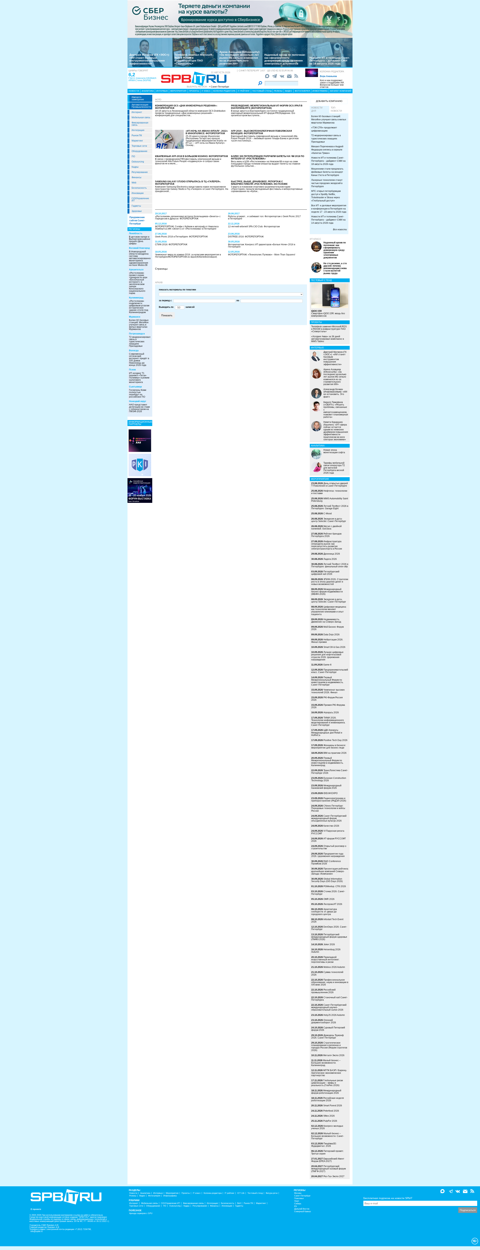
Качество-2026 (331, 826)
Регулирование (140, 172)
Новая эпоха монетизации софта (334, 451)
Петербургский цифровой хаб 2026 (325, 572)
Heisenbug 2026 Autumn (325, 950)
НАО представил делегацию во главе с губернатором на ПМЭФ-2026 (139, 408)
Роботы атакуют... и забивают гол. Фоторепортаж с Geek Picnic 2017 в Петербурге (264, 217)
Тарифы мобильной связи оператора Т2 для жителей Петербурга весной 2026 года (334, 468)
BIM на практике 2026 (334, 753)
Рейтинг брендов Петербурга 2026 (326, 535)
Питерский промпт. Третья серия (327, 1152)
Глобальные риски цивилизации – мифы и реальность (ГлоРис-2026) (327, 1083)
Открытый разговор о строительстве (328, 847)
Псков (132, 369)
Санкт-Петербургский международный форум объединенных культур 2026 (328, 818)
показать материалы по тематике (177, 289)
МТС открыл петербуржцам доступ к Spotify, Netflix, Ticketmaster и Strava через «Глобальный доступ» (326, 196)
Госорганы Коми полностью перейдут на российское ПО (137, 393)
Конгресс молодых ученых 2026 (327, 1127)
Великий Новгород (139, 248)
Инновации (138, 193)
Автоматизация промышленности (141, 106)
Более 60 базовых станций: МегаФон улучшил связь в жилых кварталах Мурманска (138, 324)
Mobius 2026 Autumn (334, 967)
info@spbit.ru (37, 1231)
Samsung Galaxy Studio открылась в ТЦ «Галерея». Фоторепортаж (188, 182)
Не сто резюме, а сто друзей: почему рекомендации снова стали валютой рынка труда (335, 268)
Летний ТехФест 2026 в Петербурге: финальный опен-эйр (329, 565)
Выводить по (166, 307)
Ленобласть (135, 233)
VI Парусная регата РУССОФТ (327, 832)
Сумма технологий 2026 (327, 973)
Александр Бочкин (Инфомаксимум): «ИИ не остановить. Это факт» (335, 393)
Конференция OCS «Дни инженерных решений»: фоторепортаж (186, 106)
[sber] (240, 18)
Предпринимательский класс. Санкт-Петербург (329, 671)
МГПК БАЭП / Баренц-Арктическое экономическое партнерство (329, 1073)
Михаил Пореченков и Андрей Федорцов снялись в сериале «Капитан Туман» (327, 149)
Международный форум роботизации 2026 (326, 1091)
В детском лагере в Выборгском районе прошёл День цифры (139, 240)
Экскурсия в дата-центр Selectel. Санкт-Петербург (328, 520)
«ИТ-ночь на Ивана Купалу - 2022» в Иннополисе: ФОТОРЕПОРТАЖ (207, 132)
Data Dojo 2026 (331, 634)
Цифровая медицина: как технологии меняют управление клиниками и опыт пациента (328, 611)
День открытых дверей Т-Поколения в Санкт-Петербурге (329, 484)
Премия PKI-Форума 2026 (328, 706)
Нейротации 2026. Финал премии (327, 640)
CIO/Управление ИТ (140, 199)
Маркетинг (137, 141)
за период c (165, 300)
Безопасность (139, 188)
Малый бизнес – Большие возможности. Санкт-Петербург (327, 1136)
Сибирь (297, 1204)
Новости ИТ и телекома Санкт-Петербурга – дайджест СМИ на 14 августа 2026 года (328, 219)
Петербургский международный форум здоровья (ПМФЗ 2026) (329, 937)
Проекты (194, 91)
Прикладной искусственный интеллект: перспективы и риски (325, 959)
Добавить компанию (329, 101)
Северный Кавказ (302, 1211)
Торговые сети (139, 146)
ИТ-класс (315, 239)
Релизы (278, 91)
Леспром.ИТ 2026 (332, 904)
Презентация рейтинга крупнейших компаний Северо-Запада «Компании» (329, 871)
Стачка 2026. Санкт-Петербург (328, 892)
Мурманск (134, 316)
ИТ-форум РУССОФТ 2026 (328, 839)
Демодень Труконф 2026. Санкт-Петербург (327, 1036)
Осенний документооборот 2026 (323, 1021)
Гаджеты (136, 206)
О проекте (36, 1209)
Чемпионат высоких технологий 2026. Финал (328, 691)
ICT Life (240, 1193)
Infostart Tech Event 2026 (327, 920)
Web (134, 183)
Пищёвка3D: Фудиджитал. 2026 (324, 1144)
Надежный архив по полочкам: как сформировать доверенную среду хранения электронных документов (284, 59)
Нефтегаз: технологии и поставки (329, 492)
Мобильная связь (141, 117)
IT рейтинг (244, 91)
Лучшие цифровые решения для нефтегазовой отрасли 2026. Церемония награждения (327, 656)
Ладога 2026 (330, 559)
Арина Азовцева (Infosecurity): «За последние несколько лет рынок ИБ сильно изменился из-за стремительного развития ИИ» (239, 57)
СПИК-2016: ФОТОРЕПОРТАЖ (171, 244)
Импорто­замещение (138, 98)
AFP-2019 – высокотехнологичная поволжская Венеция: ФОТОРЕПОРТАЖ (261, 132)
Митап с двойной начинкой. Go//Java (326, 527)
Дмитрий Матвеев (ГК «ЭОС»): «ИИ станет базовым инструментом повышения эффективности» (149, 59)
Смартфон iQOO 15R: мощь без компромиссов (328, 313)
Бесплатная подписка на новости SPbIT (387, 1198)
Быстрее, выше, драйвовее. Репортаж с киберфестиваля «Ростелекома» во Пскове (259, 182)
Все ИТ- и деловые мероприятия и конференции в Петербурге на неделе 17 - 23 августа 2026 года (328, 208)
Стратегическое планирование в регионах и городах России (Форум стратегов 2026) (329, 1046)
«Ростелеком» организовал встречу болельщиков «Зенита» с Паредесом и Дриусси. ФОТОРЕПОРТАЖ (187, 217)
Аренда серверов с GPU (140, 1213)
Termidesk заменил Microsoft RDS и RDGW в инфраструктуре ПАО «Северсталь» (193, 59)
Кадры (135, 167)
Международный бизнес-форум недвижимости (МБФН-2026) (327, 591)
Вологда (134, 350)
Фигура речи (272, 1193)
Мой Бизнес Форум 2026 (327, 628)
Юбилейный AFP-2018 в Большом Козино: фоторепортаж (191, 156)
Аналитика (148, 91)
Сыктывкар (135, 386)
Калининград (136, 297)
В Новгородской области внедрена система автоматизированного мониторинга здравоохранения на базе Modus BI (141, 258)
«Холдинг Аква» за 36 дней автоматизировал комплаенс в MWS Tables (327, 339)
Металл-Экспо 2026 (333, 1055)
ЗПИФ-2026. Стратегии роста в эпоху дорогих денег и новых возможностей (329, 581)
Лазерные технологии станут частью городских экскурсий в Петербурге (327, 183)
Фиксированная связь (140, 124)
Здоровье (137, 211)
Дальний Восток (301, 1209)
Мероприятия (178, 91)
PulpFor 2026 (330, 1121)
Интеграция (138, 130)
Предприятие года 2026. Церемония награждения (328, 855)
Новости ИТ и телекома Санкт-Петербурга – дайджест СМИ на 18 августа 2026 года (329, 60)
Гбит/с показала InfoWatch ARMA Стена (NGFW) (142, 79)
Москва (297, 1193)
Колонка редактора (332, 71)
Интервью (162, 91)
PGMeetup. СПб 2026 (334, 886)
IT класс (206, 91)
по (237, 300)
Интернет (137, 112)
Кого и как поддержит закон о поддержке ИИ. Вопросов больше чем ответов (332, 83)
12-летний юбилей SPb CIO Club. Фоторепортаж (254, 226)
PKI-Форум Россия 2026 (327, 698)
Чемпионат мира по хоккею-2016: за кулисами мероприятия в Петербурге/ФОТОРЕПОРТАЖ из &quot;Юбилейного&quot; (188, 255)
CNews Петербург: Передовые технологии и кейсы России (328, 808)
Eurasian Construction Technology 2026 (328, 779)
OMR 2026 (328, 899)
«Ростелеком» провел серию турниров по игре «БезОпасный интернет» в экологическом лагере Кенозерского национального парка (138, 283)
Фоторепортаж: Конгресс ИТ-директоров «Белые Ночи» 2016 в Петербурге (261, 245)
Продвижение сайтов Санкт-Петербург (137, 220)
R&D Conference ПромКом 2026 (326, 862)
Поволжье (299, 1198)
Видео (288, 91)
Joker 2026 (329, 944)
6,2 (131, 74)
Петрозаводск (137, 333)
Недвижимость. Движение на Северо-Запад (326, 620)
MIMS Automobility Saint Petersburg (329, 499)
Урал (296, 1201)
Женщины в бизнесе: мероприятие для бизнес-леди (328, 746)
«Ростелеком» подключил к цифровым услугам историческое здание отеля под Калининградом (139, 307)
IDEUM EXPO (330, 793)
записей (189, 307)
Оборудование (139, 151)
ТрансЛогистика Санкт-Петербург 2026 (329, 771)
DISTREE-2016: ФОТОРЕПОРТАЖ (246, 236)
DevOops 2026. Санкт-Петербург (329, 928)
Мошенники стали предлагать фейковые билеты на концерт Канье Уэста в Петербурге (327, 171)
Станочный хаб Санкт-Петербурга (329, 998)
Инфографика (320, 91)
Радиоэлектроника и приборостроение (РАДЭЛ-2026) (328, 799)
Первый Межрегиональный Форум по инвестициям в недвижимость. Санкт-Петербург (327, 681)
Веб (239, 1203)
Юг (295, 1206)
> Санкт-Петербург (219, 86)
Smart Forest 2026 (332, 1105)
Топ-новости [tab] (336, 109)
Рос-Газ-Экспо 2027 (333, 1176)
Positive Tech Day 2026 (335, 740)
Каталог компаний (340, 91)
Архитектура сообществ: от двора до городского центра (324, 911)
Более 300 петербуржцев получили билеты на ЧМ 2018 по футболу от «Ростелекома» (267, 157)
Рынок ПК (137, 135)
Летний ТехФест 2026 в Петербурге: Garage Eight (329, 507)
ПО (133, 156)
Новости (134, 91)
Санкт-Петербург (302, 1196)
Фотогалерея (302, 91)
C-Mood (327, 513)
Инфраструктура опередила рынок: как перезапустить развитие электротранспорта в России (326, 545)
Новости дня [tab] (316, 109)
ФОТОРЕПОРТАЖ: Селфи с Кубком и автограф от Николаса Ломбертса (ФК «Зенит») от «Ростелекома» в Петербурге (187, 227)
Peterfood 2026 (331, 1110)
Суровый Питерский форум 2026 (328, 1028)
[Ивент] (140, 440)
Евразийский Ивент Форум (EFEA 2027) (327, 1160)
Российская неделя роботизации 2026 (327, 1099)
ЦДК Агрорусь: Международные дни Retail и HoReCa (326, 732)
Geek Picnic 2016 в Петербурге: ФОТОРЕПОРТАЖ (181, 236)
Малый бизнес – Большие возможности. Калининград (325, 1063)
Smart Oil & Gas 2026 (334, 647)
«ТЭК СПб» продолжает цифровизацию (324, 129)
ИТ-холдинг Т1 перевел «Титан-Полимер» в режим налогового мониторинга (139, 378)
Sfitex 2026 (329, 1116)
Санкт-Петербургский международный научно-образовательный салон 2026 (328, 1007)
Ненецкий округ (137, 401)
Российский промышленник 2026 (323, 991)
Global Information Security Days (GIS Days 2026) (327, 880)
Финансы (136, 177)
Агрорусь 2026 (331, 712)
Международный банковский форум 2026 (326, 786)
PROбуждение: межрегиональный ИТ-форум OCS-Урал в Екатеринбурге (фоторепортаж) (266, 106)
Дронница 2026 (331, 553)
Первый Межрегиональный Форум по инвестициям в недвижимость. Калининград (327, 762)
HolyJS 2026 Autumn (334, 1015)
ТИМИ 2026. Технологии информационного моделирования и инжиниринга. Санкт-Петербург (328, 721)
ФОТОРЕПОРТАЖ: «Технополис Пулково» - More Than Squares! (261, 254)
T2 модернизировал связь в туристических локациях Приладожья (139, 341)
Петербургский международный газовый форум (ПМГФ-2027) (328, 1168)
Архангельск (136, 269)
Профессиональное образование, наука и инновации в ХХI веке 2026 (329, 982)
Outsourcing (138, 162)
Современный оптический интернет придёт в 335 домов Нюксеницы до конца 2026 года (139, 359)
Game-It (327, 664)
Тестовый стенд (262, 91)
